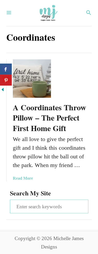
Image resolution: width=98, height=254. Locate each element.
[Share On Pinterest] (6, 80)
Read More (23, 178)
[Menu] (9, 13)
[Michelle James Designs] (48, 13)
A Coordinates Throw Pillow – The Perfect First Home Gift (49, 117)
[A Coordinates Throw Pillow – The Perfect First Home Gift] (32, 78)
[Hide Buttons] (2, 90)
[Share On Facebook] (6, 69)
